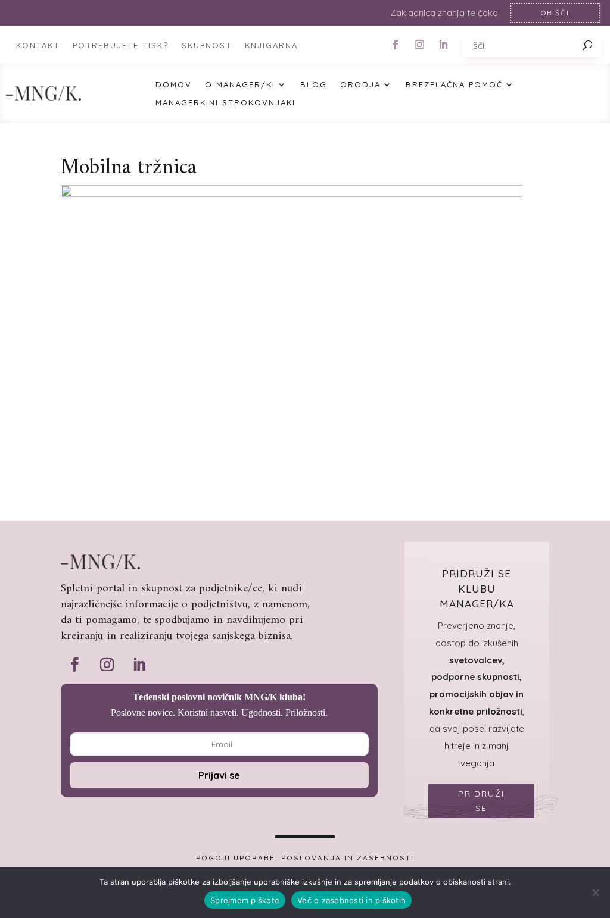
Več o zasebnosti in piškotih (351, 900)
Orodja (360, 84)
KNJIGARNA (271, 45)
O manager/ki (240, 84)
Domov (173, 84)
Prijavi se (219, 775)
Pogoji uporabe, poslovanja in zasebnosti (305, 858)
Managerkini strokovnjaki (225, 102)
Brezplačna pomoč (454, 84)
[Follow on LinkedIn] (443, 44)
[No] (595, 892)
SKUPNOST (207, 45)
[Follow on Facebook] (395, 44)
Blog (313, 84)
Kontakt (38, 45)
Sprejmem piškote (244, 900)
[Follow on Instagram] (419, 44)
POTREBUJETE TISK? (121, 45)
